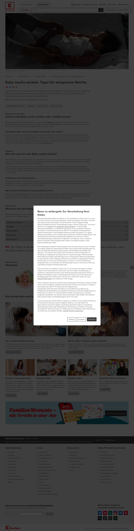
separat (50, 226)
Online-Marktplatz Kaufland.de (112, 448)
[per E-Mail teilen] (6, 87)
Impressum (88, 528)
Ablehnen (72, 319)
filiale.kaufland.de (13, 448)
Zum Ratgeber (11, 395)
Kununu (100, 518)
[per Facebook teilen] (10, 87)
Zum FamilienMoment (13, 352)
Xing (110, 513)
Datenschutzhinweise (98, 528)
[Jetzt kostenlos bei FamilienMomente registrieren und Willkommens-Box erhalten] (67, 412)
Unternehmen (111, 10)
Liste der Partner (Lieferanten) (73, 311)
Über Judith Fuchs (56, 106)
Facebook (100, 513)
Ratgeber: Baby (40, 76)
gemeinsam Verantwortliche (66, 226)
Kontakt (126, 10)
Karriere (120, 10)
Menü (26, 10)
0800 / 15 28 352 (32, 438)
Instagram (115, 513)
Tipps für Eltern (42, 106)
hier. (71, 279)
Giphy (110, 518)
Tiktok (105, 518)
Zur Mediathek (105, 389)
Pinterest (126, 513)
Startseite (8, 76)
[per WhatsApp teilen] (16, 87)
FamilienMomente (23, 76)
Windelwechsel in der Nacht (15, 106)
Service (39, 448)
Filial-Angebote (43, 4)
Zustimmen (91, 319)
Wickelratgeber (46, 143)
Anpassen (81, 319)
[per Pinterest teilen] (13, 87)
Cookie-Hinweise (109, 528)
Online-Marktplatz (26, 4)
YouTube (105, 513)
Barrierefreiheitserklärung (122, 528)
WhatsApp (115, 518)
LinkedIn (121, 513)
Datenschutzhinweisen (45, 279)
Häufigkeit (31, 106)
